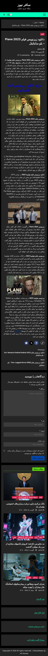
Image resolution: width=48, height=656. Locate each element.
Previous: (24, 352)
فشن (14, 537)
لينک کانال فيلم (39, 613)
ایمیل (42, 431)
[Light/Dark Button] (9, 15)
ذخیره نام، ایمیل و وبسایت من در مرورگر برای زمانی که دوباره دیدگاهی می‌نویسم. (25, 452)
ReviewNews (38, 651)
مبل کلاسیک (40, 599)
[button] (44, 14)
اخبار (42, 34)
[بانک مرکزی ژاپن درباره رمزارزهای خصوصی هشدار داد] (24, 486)
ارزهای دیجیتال (33, 497)
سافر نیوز (24, 5)
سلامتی (29, 578)
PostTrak (17, 331)
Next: (26, 362)
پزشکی (35, 578)
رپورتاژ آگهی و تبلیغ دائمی (36, 640)
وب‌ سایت (41, 441)
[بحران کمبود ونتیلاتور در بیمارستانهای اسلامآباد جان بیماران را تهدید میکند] (24, 567)
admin (39, 49)
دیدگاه (42, 389)
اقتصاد (25, 497)
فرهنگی (20, 537)
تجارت (14, 497)
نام (43, 421)
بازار (19, 497)
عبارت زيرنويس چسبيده (36, 626)
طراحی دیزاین (29, 537)
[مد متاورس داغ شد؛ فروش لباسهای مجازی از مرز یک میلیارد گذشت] (24, 527)
